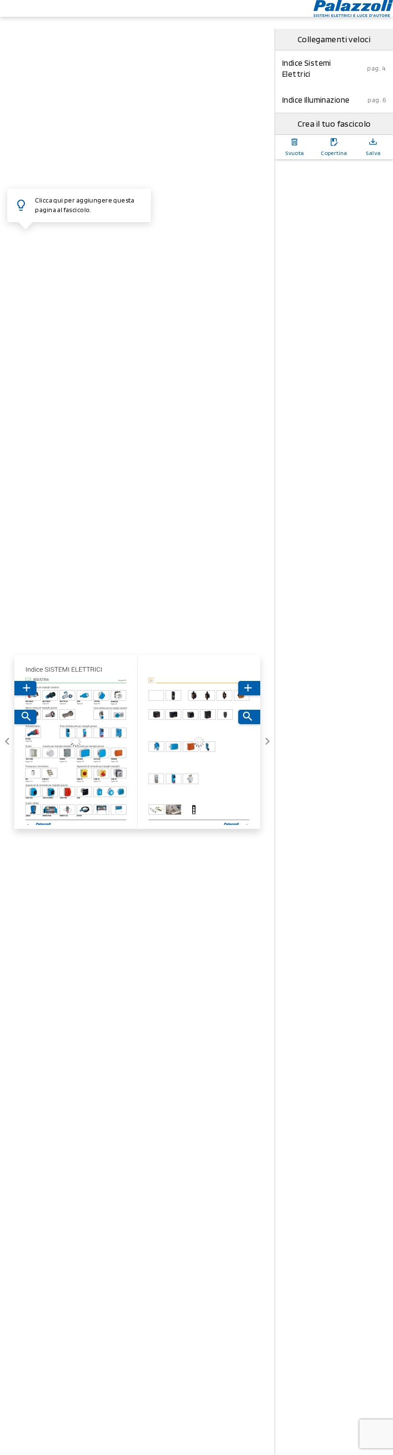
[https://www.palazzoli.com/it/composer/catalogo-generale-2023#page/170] (33, 774)
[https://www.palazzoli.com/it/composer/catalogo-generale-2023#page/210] (121, 793)
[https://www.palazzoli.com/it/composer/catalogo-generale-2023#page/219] (50, 811)
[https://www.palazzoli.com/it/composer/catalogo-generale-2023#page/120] (84, 735)
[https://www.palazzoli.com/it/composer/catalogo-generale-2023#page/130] (101, 735)
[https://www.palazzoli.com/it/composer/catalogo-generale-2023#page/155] (67, 755)
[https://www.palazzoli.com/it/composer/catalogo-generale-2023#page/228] (118, 811)
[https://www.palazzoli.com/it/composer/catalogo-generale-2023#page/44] (101, 697)
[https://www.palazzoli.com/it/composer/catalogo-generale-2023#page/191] (84, 793)
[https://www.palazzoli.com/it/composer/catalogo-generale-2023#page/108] (67, 734)
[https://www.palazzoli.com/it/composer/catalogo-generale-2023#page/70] (67, 716)
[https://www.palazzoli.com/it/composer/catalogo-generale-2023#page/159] (84, 755)
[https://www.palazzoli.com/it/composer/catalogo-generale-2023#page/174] (50, 774)
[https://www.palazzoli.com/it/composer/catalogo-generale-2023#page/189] (67, 793)
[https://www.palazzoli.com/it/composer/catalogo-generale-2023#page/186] (50, 793)
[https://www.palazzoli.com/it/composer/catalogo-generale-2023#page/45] (118, 697)
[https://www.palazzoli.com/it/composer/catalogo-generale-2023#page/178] (84, 774)
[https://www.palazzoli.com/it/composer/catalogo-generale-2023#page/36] (33, 697)
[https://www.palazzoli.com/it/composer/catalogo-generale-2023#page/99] (33, 734)
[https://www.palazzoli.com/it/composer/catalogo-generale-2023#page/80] (101, 716)
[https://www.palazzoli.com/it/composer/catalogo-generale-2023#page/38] (67, 697)
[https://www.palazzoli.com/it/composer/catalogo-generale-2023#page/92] (119, 716)
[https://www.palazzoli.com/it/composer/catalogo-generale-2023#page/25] (76, 680)
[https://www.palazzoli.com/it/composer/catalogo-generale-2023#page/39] (84, 697)
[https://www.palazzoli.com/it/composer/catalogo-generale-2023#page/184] (33, 793)
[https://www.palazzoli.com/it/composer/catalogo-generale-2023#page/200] (98, 793)
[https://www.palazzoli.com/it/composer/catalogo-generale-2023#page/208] (110, 793)
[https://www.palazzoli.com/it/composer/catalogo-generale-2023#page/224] (67, 811)
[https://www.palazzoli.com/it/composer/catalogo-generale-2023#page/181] (119, 774)
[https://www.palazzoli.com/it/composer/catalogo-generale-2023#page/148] (33, 754)
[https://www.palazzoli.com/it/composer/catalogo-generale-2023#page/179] (101, 774)
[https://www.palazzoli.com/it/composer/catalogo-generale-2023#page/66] (50, 716)
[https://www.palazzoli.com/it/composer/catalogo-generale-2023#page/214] (33, 811)
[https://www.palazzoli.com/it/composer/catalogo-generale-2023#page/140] (119, 735)
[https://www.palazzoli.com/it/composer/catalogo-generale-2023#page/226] (101, 811)
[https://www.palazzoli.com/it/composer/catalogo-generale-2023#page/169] (118, 755)
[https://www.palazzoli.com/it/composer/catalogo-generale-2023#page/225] (84, 811)
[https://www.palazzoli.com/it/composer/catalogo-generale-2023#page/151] (50, 755)
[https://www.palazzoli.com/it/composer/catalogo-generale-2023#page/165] (101, 755)
